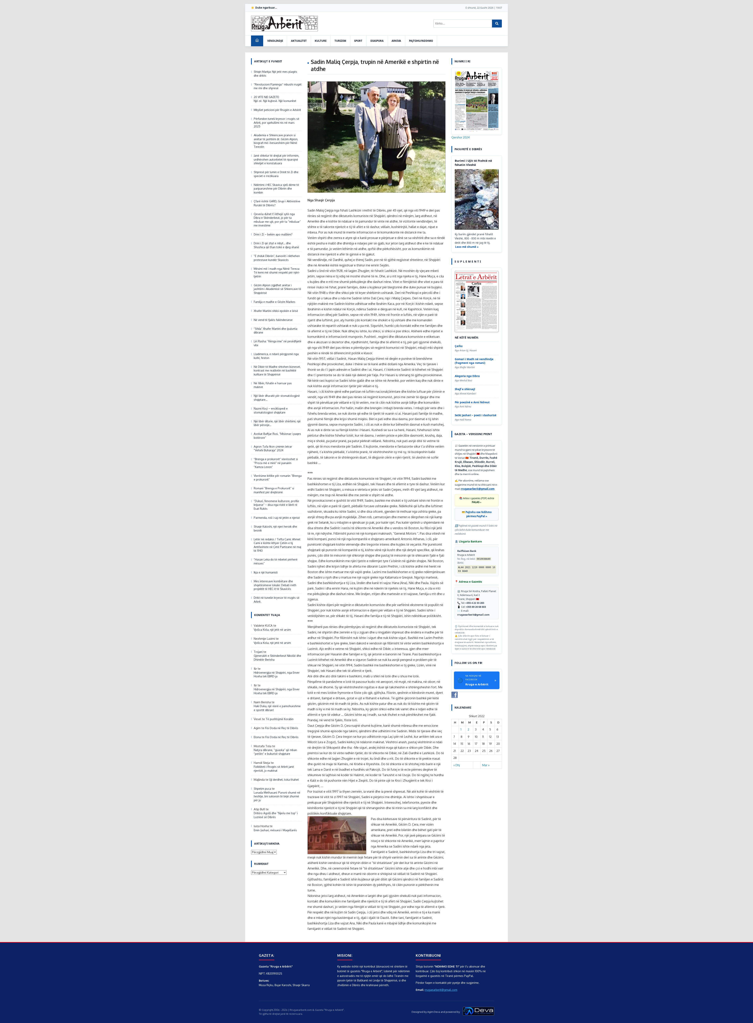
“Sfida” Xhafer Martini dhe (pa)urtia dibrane (275, 330)
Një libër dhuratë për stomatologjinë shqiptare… (277, 397)
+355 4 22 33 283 (474, 603)
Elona (257, 737)
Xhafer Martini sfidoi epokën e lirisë (276, 311)
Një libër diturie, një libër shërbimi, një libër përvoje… (277, 423)
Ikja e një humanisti (266, 572)
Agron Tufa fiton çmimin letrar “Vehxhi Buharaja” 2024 (273, 448)
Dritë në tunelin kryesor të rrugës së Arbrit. (276, 599)
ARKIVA (396, 41)
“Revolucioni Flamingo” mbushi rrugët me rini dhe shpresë (278, 86)
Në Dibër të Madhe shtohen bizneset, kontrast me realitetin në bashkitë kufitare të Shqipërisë (277, 370)
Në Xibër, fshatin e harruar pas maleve (273, 385)
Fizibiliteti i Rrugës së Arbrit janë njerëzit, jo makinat (274, 768)
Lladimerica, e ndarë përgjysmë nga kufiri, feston (276, 356)
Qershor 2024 (460, 137)
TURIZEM (340, 41)
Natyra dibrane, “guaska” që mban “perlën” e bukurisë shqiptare (275, 752)
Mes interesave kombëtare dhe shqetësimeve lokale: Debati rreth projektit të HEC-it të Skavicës (275, 585)
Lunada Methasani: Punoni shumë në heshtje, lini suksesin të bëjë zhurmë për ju (277, 796)
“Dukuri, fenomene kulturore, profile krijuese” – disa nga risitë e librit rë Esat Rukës (276, 504)
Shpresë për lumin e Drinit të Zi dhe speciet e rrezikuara (276, 174)
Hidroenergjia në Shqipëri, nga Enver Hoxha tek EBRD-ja (277, 674)
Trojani (258, 651)
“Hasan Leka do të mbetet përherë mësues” (275, 561)
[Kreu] (257, 40)
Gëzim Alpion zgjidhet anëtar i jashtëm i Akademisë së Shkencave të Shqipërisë (277, 288)
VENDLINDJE (275, 41)
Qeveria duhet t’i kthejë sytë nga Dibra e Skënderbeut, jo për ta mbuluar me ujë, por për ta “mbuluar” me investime (277, 219)
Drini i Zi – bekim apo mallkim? (273, 234)
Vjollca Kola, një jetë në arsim (272, 629)
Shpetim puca (262, 788)
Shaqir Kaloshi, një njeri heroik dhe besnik (275, 528)
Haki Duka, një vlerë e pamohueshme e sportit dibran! (277, 708)
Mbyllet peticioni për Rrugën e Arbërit (277, 110)
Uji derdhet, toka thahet (284, 779)
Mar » (485, 765)
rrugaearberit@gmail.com (478, 489)
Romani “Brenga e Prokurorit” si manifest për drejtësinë (274, 490)
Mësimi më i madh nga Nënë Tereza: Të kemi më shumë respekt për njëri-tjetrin (277, 272)
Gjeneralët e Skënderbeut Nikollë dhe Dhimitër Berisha (277, 657)
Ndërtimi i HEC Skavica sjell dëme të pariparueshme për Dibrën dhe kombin (276, 188)
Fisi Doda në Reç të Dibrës (281, 728)
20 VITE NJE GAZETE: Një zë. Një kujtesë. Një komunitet (275, 99)
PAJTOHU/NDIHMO (421, 41)
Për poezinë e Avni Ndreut (472, 402)
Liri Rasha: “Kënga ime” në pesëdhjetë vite (277, 343)
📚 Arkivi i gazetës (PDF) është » (476, 500)
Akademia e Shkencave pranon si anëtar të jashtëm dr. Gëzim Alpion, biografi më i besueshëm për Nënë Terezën (276, 141)
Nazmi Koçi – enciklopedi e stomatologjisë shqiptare (271, 410)
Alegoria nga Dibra (467, 376)
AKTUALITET (299, 41)
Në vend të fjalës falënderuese (273, 320)
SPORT (358, 41)
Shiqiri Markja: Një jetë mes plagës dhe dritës (275, 73)
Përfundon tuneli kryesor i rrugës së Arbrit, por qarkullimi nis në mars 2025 (276, 122)
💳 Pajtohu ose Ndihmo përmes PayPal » (477, 514)
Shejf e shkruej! (465, 389)
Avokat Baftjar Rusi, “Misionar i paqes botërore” (277, 435)
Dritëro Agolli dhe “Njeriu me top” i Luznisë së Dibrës (276, 815)
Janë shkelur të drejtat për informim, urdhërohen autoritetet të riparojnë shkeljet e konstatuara (276, 159)
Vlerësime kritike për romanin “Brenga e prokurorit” (278, 477)
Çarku (459, 346)
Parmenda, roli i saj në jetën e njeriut (277, 517)
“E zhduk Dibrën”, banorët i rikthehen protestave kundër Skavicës (277, 258)
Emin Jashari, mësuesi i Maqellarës (275, 830)
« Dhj (456, 765)
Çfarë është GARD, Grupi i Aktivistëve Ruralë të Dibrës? (277, 203)
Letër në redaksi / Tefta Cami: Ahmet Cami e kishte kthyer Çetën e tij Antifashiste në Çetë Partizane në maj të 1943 (277, 545)
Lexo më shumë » (466, 247)
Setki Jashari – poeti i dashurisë (475, 415)
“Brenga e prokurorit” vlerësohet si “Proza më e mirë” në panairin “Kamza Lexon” (276, 462)
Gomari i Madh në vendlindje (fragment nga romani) (474, 361)
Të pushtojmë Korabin (280, 719)
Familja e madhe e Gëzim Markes (274, 301)
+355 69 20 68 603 (476, 607)
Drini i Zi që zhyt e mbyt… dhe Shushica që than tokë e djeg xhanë (276, 245)
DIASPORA (377, 41)
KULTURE (320, 41)
